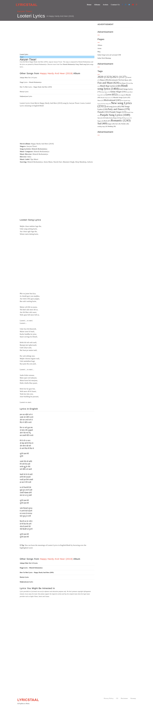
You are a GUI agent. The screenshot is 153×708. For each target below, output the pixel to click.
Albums (97, 5)
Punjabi (103, 112)
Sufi (118, 124)
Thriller (125, 124)
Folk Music (126, 80)
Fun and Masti (108, 82)
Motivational (112, 100)
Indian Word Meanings (104, 58)
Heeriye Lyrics (24, 91)
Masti (100, 100)
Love (111, 94)
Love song (121, 95)
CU (117, 698)
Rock (107, 121)
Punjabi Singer (117, 112)
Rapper (100, 121)
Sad (102, 123)
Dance (104, 80)
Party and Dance (119, 109)
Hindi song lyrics (85, 64)
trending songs (102, 126)
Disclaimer (124, 698)
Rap (121, 118)
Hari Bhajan (123, 83)
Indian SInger (118, 92)
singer (111, 124)
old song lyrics (113, 107)
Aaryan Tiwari (24, 11)
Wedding (112, 126)
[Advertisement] (57, 36)
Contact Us (115, 5)
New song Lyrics (115, 104)
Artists (105, 5)
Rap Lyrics (128, 118)
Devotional (115, 80)
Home (89, 5)
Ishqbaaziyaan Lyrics (26, 96)
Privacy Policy (109, 698)
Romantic (121, 120)
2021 (119, 76)
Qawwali (101, 118)
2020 (105, 76)
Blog (99, 51)
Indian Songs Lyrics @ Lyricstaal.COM (109, 55)
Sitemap (133, 698)
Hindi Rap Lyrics (110, 86)
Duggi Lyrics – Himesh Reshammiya (30, 82)
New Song (107, 103)
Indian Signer (105, 92)
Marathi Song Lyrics (107, 97)
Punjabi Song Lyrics (115, 114)
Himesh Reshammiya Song (71, 64)
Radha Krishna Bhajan (112, 118)
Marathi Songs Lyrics (121, 97)
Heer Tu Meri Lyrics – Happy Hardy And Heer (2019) (36, 87)
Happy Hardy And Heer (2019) (61, 16)
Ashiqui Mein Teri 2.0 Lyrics (28, 77)
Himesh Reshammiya (39, 149)
